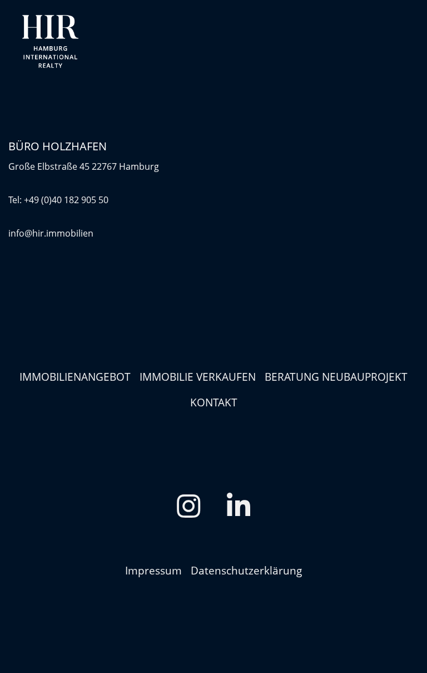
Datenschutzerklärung (246, 570)
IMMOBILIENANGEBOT (75, 376)
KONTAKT (213, 402)
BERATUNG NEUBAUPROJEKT (336, 376)
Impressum (153, 570)
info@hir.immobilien (50, 233)
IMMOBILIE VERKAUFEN (198, 376)
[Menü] (407, 42)
